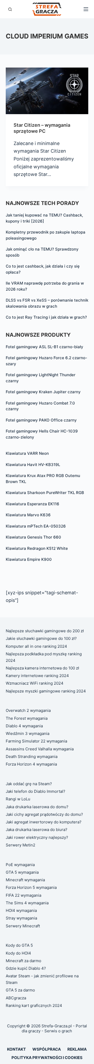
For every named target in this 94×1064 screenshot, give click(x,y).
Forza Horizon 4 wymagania (31, 764)
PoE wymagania (20, 864)
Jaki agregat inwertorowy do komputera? (43, 821)
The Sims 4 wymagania (27, 902)
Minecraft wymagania (25, 879)
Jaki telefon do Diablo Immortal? (35, 791)
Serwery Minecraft (23, 925)
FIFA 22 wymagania (23, 895)
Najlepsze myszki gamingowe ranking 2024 (46, 691)
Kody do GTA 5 (19, 945)
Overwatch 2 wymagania (28, 710)
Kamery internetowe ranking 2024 (37, 675)
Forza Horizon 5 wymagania (31, 887)
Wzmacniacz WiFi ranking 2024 (34, 683)
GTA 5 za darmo (20, 990)
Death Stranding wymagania (31, 756)
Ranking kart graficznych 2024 (34, 1005)
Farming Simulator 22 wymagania (36, 741)
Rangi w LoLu (18, 798)
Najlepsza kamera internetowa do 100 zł (42, 668)
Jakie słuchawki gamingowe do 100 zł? (41, 638)
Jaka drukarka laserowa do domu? (37, 806)
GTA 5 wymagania (22, 872)
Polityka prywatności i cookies (47, 1057)
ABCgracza (16, 997)
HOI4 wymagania (21, 910)
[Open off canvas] (86, 9)
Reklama (77, 1049)
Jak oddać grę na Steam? (29, 783)
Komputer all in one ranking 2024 (36, 646)
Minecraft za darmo (23, 960)
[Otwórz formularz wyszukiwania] (10, 9)
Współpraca (46, 1049)
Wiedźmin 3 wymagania (27, 733)
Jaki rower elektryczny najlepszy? (37, 837)
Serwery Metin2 (20, 845)
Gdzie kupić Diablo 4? (26, 968)
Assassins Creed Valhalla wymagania (40, 748)
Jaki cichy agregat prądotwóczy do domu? (44, 814)
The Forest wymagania (27, 718)
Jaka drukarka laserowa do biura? (36, 829)
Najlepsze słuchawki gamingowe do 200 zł (45, 630)
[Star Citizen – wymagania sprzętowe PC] (47, 91)
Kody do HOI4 (18, 953)
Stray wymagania (21, 918)
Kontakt (16, 1049)
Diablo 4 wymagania (24, 725)
